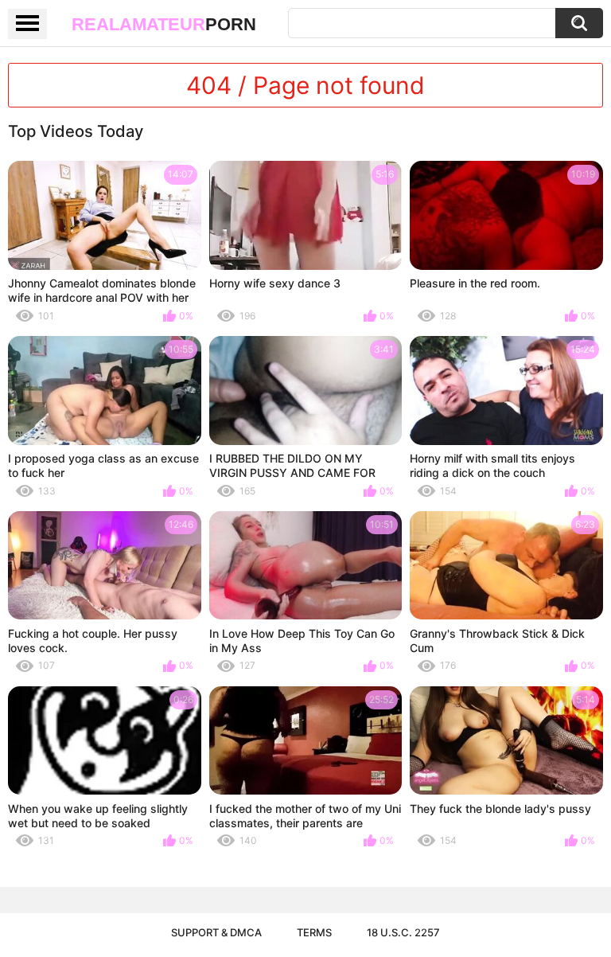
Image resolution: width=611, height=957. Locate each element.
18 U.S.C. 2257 (403, 932)
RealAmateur (164, 24)
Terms (314, 932)
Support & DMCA (216, 932)
